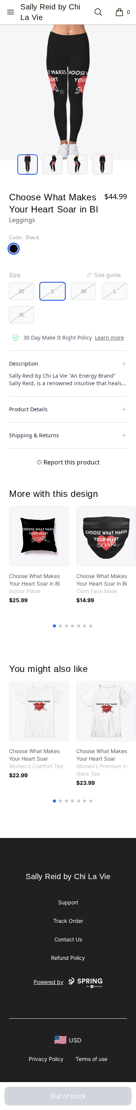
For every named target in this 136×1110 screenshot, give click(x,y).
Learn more (109, 337)
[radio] (21, 291)
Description (23, 363)
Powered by (48, 982)
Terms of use (91, 1059)
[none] (103, 275)
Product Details (28, 409)
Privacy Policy (46, 1059)
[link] (38, 536)
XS (22, 291)
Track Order (68, 921)
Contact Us (68, 939)
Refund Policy (68, 958)
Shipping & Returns (34, 435)
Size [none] (14, 275)
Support (68, 902)
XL (22, 314)
